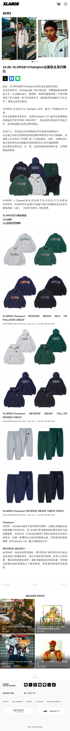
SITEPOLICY (39, 701)
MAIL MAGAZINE (17, 701)
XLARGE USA (30, 693)
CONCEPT (6, 701)
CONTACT (29, 701)
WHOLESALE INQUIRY (53, 701)
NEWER (7, 585)
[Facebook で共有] (11, 78)
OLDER (63, 585)
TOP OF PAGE (35, 677)
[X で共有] (5, 78)
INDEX (35, 585)
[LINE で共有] (17, 78)
